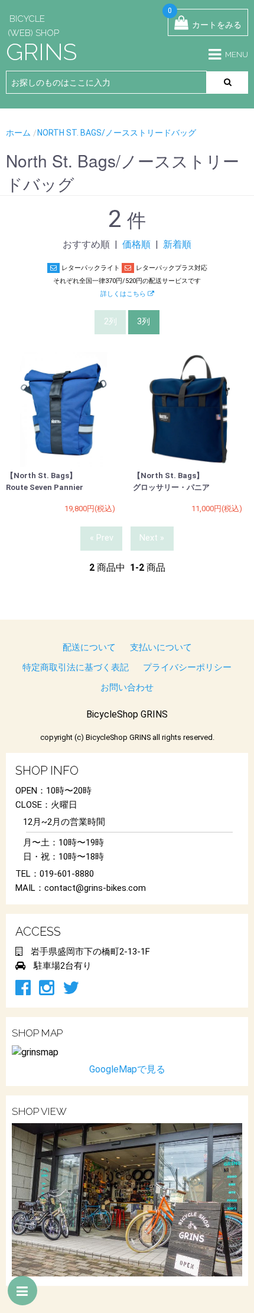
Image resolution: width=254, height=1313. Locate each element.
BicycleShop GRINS (127, 714)
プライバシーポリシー (187, 667)
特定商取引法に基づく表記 (75, 667)
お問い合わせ (127, 687)
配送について (89, 647)
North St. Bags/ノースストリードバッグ (116, 132)
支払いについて (161, 647)
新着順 (177, 244)
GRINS (41, 51)
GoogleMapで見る (127, 1069)
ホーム (18, 132)
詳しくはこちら (124, 294)
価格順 (136, 244)
